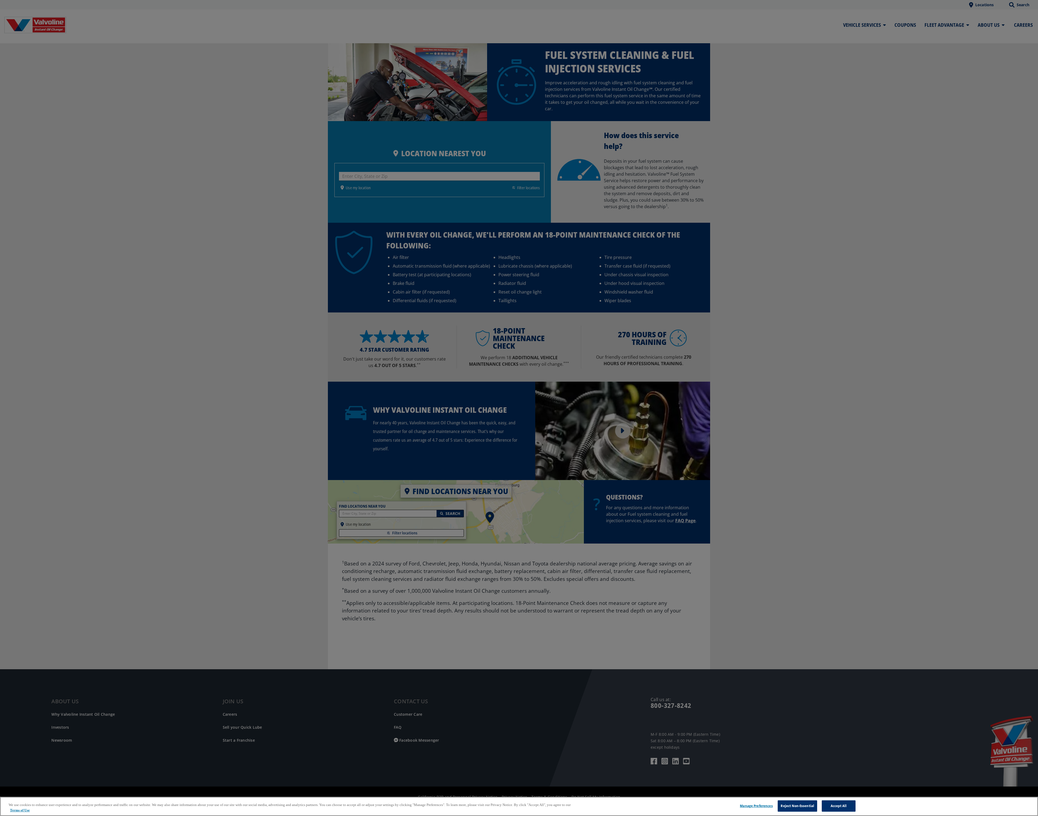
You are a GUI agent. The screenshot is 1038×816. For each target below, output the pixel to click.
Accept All (839, 805)
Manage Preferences (756, 805)
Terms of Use (20, 810)
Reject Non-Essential (797, 805)
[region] (519, 806)
